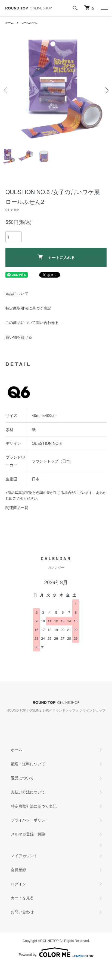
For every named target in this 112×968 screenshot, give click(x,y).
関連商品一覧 (16, 507)
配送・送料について (28, 763)
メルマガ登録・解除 (28, 834)
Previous (6, 90)
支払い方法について (28, 792)
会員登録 (18, 869)
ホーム (9, 22)
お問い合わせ (22, 911)
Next (106, 90)
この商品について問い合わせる (32, 322)
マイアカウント (24, 855)
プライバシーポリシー (30, 819)
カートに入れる (61, 257)
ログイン (18, 883)
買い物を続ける (18, 337)
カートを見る (22, 897)
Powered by (27, 954)
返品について (16, 293)
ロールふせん (29, 22)
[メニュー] (104, 8)
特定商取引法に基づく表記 (28, 308)
